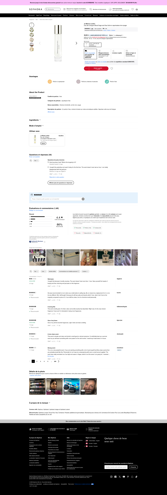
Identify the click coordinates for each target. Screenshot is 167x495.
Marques (95, 15)
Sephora (40, 409)
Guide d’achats (70, 455)
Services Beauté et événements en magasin (56, 452)
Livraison (69, 448)
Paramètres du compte (53, 449)
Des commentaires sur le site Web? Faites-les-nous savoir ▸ (83, 421)
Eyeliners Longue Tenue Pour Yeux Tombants (51, 412)
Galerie (49, 442)
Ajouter (43, 143)
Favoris (49, 464)
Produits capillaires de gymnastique (74, 412)
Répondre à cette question (56, 177)
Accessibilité (70, 465)
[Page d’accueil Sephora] (35, 9)
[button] (113, 35)
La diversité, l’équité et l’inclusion (37, 458)
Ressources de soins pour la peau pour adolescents (75, 468)
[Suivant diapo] (76, 43)
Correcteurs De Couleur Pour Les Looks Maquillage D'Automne (118, 412)
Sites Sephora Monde (34, 455)
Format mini (88, 15)
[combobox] (53, 9)
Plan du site (71, 484)
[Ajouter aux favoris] (112, 68)
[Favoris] (132, 9)
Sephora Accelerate (34, 460)
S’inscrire (133, 467)
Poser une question (34, 157)
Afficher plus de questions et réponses (60, 183)
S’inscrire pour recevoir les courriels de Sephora (118, 463)
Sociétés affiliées (33, 448)
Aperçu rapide (35, 143)
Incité (42, 264)
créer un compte (101, 62)
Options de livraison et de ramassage (73, 445)
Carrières (31, 442)
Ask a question (98, 28)
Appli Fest (39, 15)
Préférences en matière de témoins (82, 484)
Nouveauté (32, 15)
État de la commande (53, 445)
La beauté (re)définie (34, 462)
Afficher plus (51, 112)
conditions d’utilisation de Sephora (51, 484)
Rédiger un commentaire (36, 210)
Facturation (69, 451)
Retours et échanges (72, 442)
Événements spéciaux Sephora (36, 451)
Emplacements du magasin (73, 460)
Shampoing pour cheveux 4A (93, 412)
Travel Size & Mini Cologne (46, 19)
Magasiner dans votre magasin (55, 466)
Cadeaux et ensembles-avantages (109, 15)
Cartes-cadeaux (124, 15)
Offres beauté (51, 458)
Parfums (65, 15)
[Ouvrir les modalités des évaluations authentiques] (44, 242)
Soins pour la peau (56, 15)
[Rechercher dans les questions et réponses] (30, 160)
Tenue (104, 30)
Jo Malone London (89, 24)
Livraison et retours (90, 63)
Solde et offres (134, 15)
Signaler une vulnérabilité (35, 465)
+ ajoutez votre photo (35, 375)
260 (55, 361)
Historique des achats (53, 447)
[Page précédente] (29, 361)
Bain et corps (79, 15)
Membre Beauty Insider (53, 440)
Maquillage (46, 15)
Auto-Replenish (51, 455)
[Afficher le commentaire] (54, 257)
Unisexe (113, 30)
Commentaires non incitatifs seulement (68, 271)
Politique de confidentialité (35, 484)
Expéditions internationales (73, 453)
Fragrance (31, 19)
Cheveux (71, 15)
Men (37, 19)
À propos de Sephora (34, 440)
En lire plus (51, 356)
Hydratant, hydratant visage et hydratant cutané (56, 409)
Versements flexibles (72, 462)
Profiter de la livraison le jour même (56, 468)
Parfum (108, 30)
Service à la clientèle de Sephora (74, 440)
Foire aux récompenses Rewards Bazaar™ (53, 461)
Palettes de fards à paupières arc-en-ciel (40, 414)
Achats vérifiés (52, 271)
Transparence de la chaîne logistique (35, 445)
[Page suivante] (58, 361)
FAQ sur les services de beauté (74, 458)
